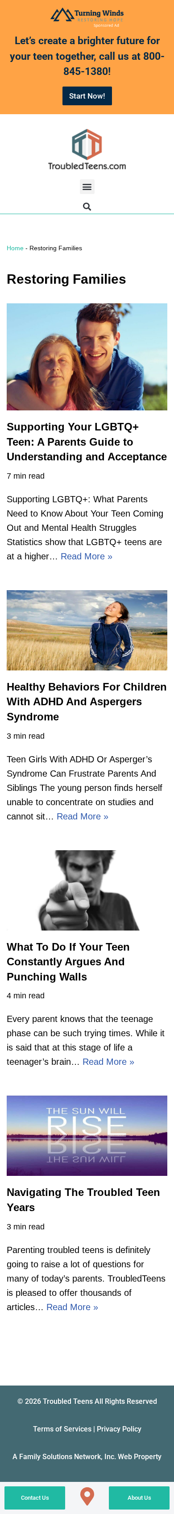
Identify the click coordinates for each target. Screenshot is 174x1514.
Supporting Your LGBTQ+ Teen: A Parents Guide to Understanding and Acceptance (87, 442)
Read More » (86, 556)
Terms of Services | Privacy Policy (87, 1429)
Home (15, 248)
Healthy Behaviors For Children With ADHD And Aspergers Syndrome (87, 702)
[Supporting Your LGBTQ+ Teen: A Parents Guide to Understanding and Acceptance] (87, 356)
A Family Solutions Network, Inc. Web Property (87, 1456)
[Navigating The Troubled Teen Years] (87, 1136)
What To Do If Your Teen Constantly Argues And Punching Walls (68, 962)
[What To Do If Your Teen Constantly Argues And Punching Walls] (87, 890)
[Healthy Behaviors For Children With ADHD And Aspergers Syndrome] (87, 630)
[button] (87, 186)
